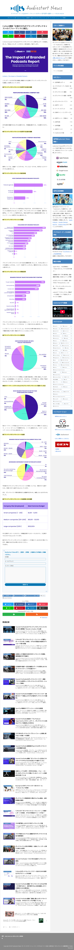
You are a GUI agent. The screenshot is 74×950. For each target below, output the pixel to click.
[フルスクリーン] (70, 316)
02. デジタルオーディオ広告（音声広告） (62, 87)
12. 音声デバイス (62, 129)
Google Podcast (63, 222)
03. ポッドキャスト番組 (19, 595)
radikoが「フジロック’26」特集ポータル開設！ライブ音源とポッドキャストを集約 (62, 294)
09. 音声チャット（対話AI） (62, 118)
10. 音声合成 (62, 122)
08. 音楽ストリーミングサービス (62, 113)
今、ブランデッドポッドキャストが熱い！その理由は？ (62, 287)
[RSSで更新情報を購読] (37, 614)
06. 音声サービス (62, 105)
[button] (42, 36)
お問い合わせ (58, 451)
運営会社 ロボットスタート (61, 416)
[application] (62, 311)
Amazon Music (62, 224)
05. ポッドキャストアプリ (62, 101)
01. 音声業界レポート (8, 595)
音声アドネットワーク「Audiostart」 (63, 429)
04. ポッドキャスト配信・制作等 (33, 595)
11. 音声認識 (62, 125)
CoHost (43, 595)
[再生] (54, 316)
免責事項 (57, 449)
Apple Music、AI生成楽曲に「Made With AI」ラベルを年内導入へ (62, 269)
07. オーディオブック (62, 109)
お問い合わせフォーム (59, 58)
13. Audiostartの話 (62, 133)
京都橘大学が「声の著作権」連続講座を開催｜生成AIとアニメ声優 (62, 276)
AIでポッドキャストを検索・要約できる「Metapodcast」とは (62, 282)
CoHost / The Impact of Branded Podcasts (15, 76)
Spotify (55, 224)
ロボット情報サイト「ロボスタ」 (62, 438)
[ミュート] (68, 316)
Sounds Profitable (7, 598)
